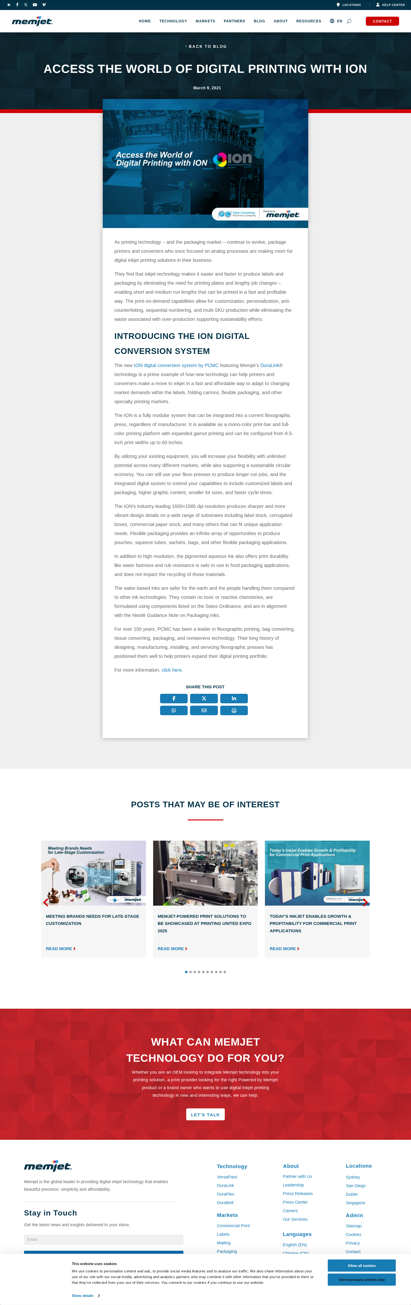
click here (172, 670)
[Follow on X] (26, 5)
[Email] (204, 710)
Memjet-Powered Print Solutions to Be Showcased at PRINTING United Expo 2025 (204, 923)
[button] (365, 902)
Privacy (353, 1243)
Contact (382, 21)
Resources (308, 21)
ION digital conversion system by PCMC (176, 365)
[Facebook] (174, 698)
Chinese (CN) (296, 1253)
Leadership (293, 1185)
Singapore (355, 1203)
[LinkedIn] (234, 698)
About (281, 21)
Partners (234, 21)
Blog (259, 21)
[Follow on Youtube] (35, 5)
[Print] (234, 710)
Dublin (352, 1194)
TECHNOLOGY (173, 21)
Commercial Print (233, 1225)
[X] (204, 698)
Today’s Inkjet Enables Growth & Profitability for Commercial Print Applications (313, 923)
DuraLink (269, 365)
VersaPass (227, 1177)
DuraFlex (225, 1194)
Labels (223, 1234)
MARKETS (205, 21)
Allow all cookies (362, 1266)
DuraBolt (225, 1202)
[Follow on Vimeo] (44, 4)
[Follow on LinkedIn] (9, 5)
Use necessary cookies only (362, 1279)
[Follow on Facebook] (17, 4)
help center (393, 5)
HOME (145, 21)
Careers (290, 1210)
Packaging (227, 1251)
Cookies (353, 1234)
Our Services (295, 1219)
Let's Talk (205, 1114)
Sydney (353, 1177)
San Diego (356, 1185)
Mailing (223, 1242)
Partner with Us (297, 1176)
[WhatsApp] (174, 710)
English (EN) (295, 1244)
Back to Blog (208, 47)
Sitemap (354, 1226)
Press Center (295, 1202)
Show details (82, 1296)
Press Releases (298, 1193)
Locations (351, 5)
